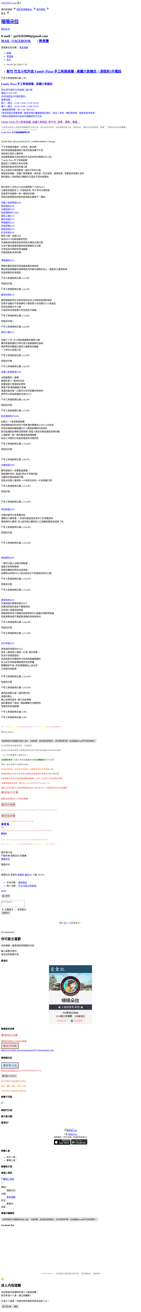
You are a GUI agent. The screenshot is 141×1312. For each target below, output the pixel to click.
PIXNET (50, 1274)
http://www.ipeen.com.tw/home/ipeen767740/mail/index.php (27, 1050)
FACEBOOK (21, 41)
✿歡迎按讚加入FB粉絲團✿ (14, 798)
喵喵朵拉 (10, 21)
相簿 (9, 53)
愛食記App (72, 1134)
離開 (16, 1307)
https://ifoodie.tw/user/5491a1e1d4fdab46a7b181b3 (24, 840)
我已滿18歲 (6, 1307)
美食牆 (44, 41)
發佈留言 (5, 913)
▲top (3, 890)
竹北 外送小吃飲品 (27, 886)
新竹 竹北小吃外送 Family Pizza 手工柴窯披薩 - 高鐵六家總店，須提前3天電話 (64, 71)
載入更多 (5, 896)
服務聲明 (96, 1274)
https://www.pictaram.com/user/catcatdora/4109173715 (26, 831)
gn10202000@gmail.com (38, 783)
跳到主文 (5, 29)
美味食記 (22, 882)
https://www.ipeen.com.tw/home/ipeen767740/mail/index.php (29, 810)
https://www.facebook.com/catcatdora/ (19, 130)
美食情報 (23, 47)
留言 (27, 875)
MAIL (5, 41)
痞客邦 (21, 875)
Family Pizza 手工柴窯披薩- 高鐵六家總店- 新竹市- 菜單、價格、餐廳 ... (40, 122)
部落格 (10, 56)
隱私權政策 (86, 1274)
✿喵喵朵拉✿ (9, 792)
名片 (9, 60)
